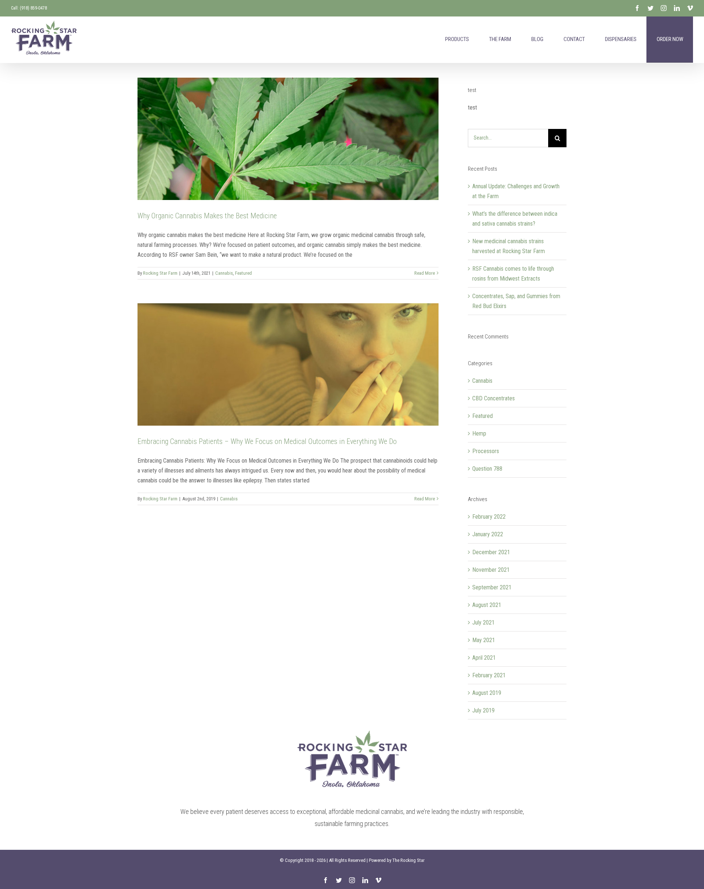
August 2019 (486, 692)
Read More (424, 273)
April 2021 (484, 657)
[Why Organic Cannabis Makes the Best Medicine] (288, 139)
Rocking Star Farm (160, 273)
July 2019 (483, 710)
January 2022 (487, 534)
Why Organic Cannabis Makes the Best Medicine (207, 215)
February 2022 (489, 516)
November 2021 (491, 569)
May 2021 (483, 640)
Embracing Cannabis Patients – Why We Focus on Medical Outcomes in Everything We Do (267, 441)
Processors (485, 451)
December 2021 (491, 552)
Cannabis (224, 273)
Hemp (479, 433)
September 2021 (491, 587)
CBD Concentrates (493, 398)
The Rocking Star (408, 860)
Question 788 (487, 468)
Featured (243, 273)
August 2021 (486, 604)
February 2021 (489, 675)
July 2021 (483, 622)
